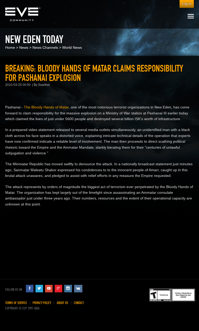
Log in (186, 4)
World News (72, 47)
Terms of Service (16, 303)
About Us (62, 303)
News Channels (45, 47)
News (23, 47)
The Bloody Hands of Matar (46, 107)
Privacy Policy (42, 303)
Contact (79, 303)
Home (10, 47)
